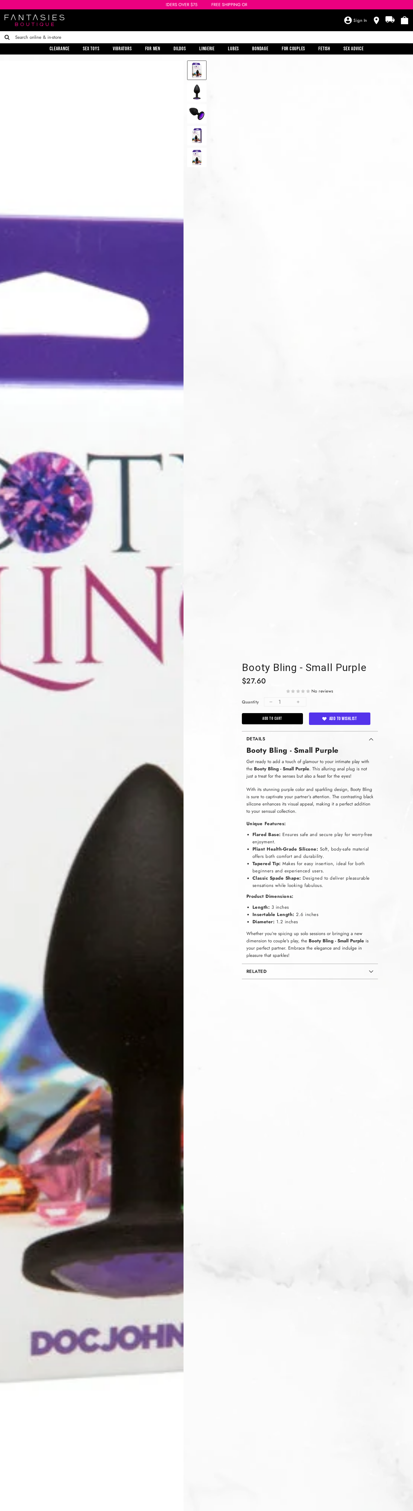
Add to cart (272, 718)
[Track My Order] (390, 19)
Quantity (250, 702)
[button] (298, 691)
